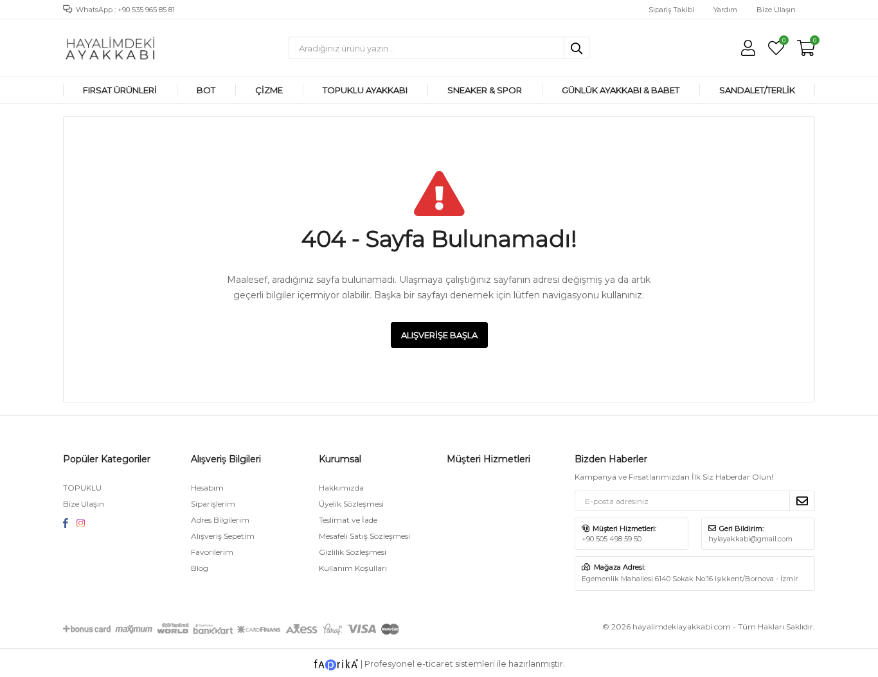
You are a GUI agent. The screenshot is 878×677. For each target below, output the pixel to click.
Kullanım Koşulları (353, 568)
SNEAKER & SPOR (484, 90)
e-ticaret (435, 664)
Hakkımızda (341, 487)
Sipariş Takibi (671, 9)
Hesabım (207, 487)
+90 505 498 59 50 (611, 538)
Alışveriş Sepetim (223, 536)
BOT (206, 90)
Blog (199, 568)
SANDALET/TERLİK (757, 90)
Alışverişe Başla (439, 335)
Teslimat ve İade (348, 520)
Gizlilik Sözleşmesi (352, 552)
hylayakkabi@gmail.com (750, 538)
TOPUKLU (82, 487)
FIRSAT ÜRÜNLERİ (120, 90)
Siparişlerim (213, 504)
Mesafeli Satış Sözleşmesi (364, 536)
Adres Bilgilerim (220, 520)
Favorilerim (783, 42)
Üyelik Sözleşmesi (351, 504)
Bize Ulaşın (776, 9)
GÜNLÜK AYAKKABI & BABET (620, 90)
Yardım (725, 9)
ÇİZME (269, 90)
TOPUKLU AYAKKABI (365, 90)
